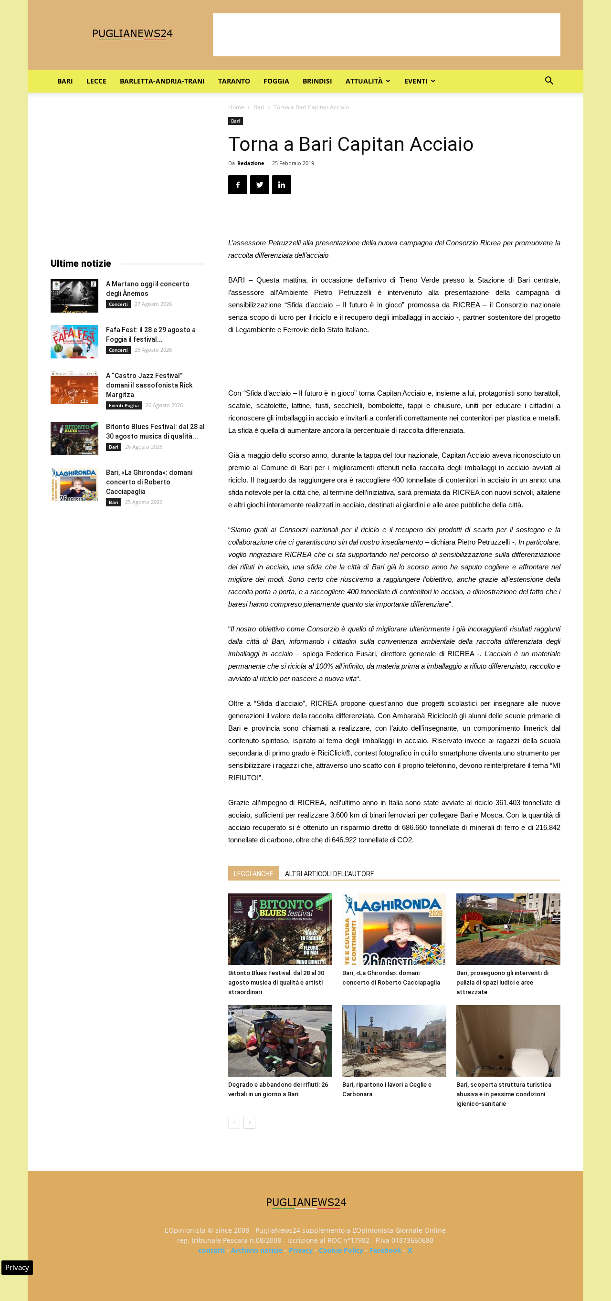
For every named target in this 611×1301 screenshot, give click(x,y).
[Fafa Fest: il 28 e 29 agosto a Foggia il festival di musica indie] (74, 341)
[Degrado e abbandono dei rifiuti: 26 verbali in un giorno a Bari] (280, 1041)
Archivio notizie (257, 1250)
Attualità (364, 80)
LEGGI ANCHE (254, 874)
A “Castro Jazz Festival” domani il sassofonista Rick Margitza (149, 385)
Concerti (118, 304)
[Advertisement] (386, 34)
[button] (548, 81)
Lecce (96, 80)
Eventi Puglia (124, 405)
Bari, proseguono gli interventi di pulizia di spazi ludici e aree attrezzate (502, 982)
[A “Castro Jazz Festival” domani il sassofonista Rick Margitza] (74, 387)
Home (236, 107)
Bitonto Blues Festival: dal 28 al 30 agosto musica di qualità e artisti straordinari (276, 982)
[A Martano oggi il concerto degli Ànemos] (74, 296)
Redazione (250, 163)
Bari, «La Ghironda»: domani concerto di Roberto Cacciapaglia (149, 482)
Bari (65, 80)
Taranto (234, 80)
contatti (212, 1250)
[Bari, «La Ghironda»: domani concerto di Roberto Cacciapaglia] (394, 929)
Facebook (385, 1250)
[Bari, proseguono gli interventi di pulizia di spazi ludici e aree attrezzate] (508, 929)
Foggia (276, 80)
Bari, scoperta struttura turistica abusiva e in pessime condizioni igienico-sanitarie (503, 1094)
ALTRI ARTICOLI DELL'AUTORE (329, 874)
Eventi (416, 80)
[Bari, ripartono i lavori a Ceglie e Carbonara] (394, 1041)
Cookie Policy (341, 1250)
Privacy (301, 1250)
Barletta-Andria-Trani (162, 80)
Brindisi (317, 80)
